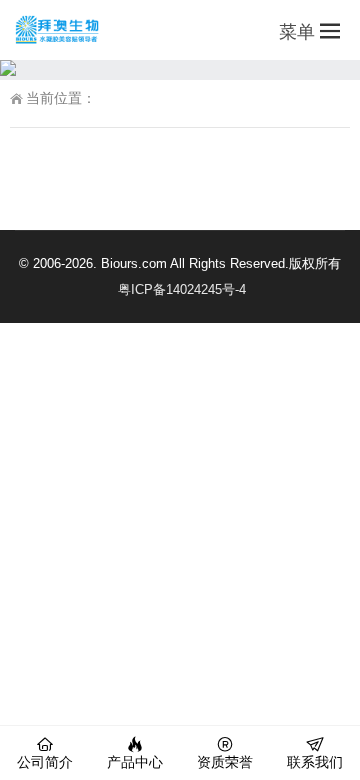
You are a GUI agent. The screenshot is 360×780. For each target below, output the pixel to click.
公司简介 (45, 762)
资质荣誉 (225, 762)
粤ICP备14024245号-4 (182, 289)
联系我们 (315, 762)
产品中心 (135, 762)
